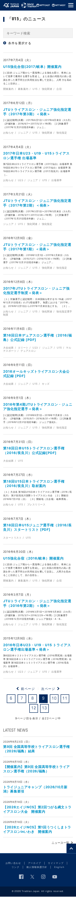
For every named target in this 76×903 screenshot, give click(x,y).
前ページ (28, 689)
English (59, 867)
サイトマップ (56, 863)
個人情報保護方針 (36, 867)
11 (64, 698)
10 (54, 698)
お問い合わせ (13, 863)
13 (44, 708)
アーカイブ (34, 863)
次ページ (48, 689)
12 (33, 708)
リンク (15, 867)
